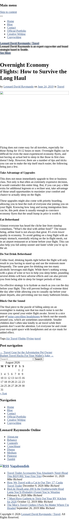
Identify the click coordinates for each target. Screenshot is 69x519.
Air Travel (12, 338)
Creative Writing (16, 34)
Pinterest (12, 455)
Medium (11, 452)
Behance (12, 439)
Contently (12, 443)
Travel (60, 86)
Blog (10, 24)
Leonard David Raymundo (19, 86)
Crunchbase (13, 446)
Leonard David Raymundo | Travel (19, 43)
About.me (12, 436)
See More (5, 52)
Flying (30, 338)
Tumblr (11, 459)
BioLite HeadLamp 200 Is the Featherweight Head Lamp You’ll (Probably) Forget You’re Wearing (35, 490)
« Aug (3, 393)
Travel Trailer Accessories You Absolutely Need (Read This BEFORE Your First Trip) (37, 474)
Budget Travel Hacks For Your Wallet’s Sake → (27, 355)
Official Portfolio (16, 30)
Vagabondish (19, 466)
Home (10, 21)
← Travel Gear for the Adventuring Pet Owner (26, 352)
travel (37, 338)
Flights (22, 338)
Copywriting (14, 37)
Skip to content (8, 11)
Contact (11, 27)
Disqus (11, 449)
